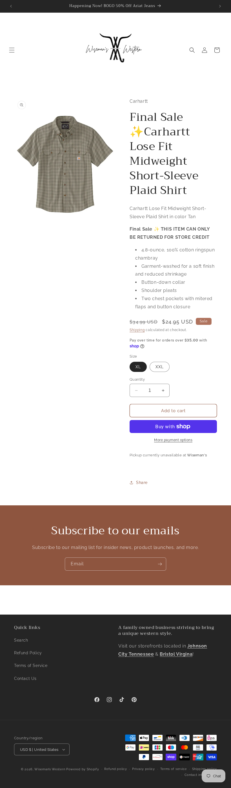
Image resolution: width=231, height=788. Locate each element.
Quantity (137, 379)
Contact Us (25, 678)
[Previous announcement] (11, 6)
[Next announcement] (220, 6)
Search (21, 640)
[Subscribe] (160, 564)
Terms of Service (31, 665)
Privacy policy (143, 769)
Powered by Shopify (82, 769)
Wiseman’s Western (50, 769)
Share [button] (142, 482)
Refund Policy (28, 653)
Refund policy (115, 769)
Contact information (201, 775)
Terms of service (173, 769)
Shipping (137, 330)
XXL (160, 367)
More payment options (173, 440)
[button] (12, 50)
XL (138, 367)
